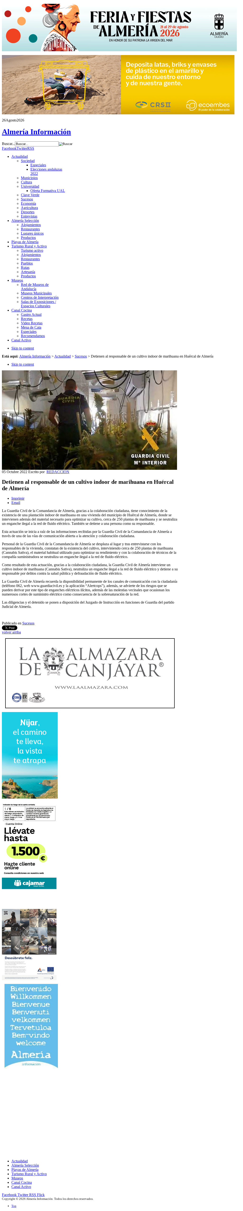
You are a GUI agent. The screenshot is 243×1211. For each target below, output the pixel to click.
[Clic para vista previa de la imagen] (89, 468)
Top (13, 1206)
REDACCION (58, 472)
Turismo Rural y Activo (29, 1174)
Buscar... (8, 144)
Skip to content (22, 348)
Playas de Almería (24, 1170)
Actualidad (62, 356)
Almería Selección (25, 1165)
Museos (17, 1178)
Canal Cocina (21, 1182)
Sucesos (81, 356)
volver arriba (11, 632)
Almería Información (35, 356)
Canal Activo (21, 1187)
